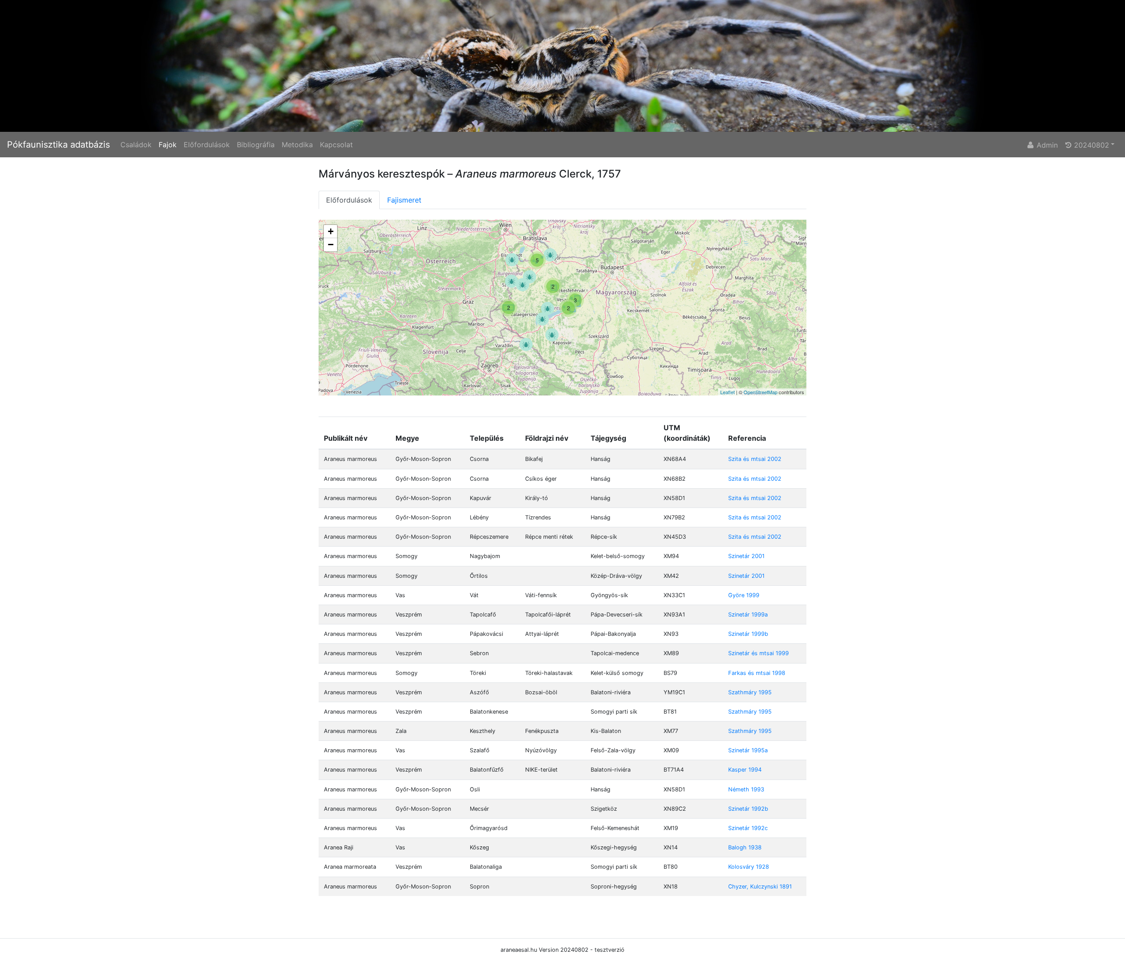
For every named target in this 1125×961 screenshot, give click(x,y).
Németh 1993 (746, 789)
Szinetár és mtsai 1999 (758, 653)
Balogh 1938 (745, 847)
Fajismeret (404, 200)
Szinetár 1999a (748, 614)
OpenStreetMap (760, 391)
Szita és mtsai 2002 (754, 459)
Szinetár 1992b (748, 808)
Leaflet (727, 391)
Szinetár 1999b (748, 634)
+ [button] (331, 231)
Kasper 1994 (745, 769)
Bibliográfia (256, 144)
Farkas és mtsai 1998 (756, 673)
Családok (136, 144)
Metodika (297, 144)
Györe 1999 (743, 595)
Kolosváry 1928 (748, 866)
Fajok (168, 144)
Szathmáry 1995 (750, 692)
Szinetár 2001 (746, 556)
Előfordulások (207, 144)
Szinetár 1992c (748, 828)
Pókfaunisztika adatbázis (58, 144)
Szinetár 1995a (748, 750)
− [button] (331, 244)
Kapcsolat (336, 144)
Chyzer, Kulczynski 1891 (760, 886)
